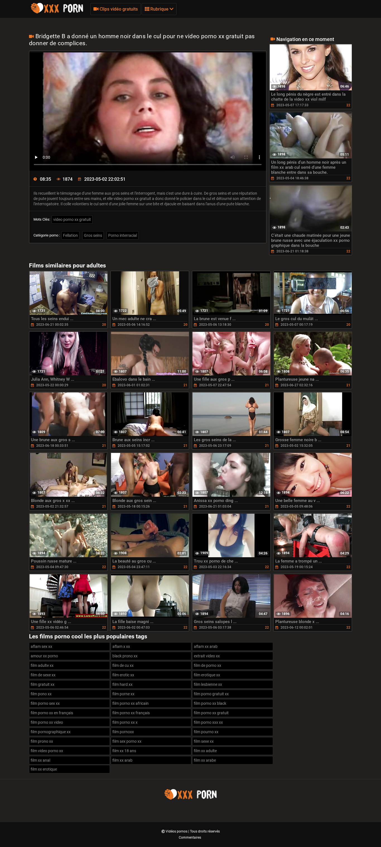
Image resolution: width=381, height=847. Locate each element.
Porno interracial (122, 235)
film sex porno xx (126, 741)
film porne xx (123, 694)
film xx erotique (44, 769)
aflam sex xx (41, 646)
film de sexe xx (43, 675)
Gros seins (93, 235)
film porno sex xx (45, 703)
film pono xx (41, 694)
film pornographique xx (51, 732)
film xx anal (40, 760)
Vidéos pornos (177, 831)
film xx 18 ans (124, 751)
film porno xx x (125, 722)
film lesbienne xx (208, 684)
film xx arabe (205, 760)
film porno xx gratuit (211, 713)
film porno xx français (131, 713)
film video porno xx (47, 751)
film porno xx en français (52, 713)
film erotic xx (123, 675)
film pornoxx (123, 732)
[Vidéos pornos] (57, 12)
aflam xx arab (206, 646)
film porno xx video (47, 722)
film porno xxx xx (208, 722)
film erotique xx (207, 675)
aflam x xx (121, 646)
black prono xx (125, 656)
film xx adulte (205, 751)
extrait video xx (207, 656)
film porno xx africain (130, 703)
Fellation (70, 235)
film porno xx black (210, 703)
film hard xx (122, 684)
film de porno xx (207, 665)
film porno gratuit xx (211, 694)
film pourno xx (206, 732)
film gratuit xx (42, 684)
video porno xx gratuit (72, 219)
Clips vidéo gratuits (118, 9)
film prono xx (42, 741)
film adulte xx (42, 665)
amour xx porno (44, 656)
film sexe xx (204, 741)
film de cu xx (123, 665)
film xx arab (122, 760)
